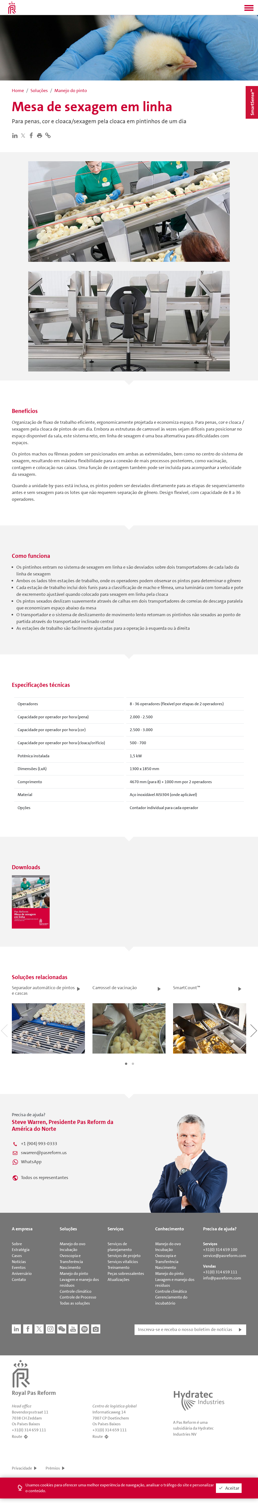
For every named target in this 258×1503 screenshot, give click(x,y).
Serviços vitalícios (123, 1261)
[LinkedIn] (16, 135)
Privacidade (22, 1468)
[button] (248, 9)
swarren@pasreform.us (44, 1153)
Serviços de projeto (124, 1255)
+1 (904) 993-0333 (39, 1144)
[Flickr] (95, 1328)
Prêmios (53, 1468)
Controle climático (75, 1291)
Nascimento (70, 1267)
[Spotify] (84, 1328)
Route (17, 1436)
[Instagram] (50, 1328)
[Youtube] (73, 1328)
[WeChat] (61, 1328)
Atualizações (119, 1279)
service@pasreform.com (224, 1255)
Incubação (68, 1249)
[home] (12, 7)
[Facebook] (32, 135)
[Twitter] (24, 135)
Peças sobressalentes (126, 1273)
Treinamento (119, 1267)
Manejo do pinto (74, 1273)
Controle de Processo (78, 1297)
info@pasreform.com (222, 1278)
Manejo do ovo (72, 1243)
